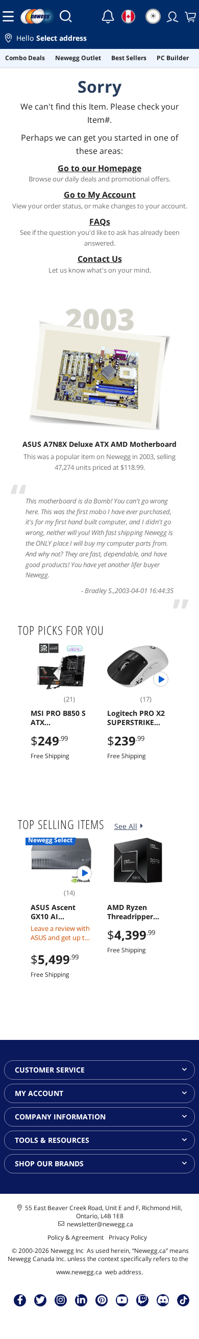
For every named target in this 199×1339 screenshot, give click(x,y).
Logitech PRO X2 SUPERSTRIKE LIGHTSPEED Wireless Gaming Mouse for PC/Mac (136, 718)
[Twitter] (40, 1299)
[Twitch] (142, 1299)
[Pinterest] (101, 1299)
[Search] (66, 16)
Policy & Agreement (75, 1237)
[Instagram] (61, 1299)
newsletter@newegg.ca (100, 1224)
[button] (99, 39)
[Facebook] (20, 1299)
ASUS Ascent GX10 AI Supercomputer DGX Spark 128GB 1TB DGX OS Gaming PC (61, 912)
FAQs (99, 221)
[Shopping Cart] (189, 16)
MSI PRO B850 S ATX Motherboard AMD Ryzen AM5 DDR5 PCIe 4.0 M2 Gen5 (59, 718)
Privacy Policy (128, 1237)
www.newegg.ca (79, 1272)
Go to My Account (100, 194)
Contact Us (100, 258)
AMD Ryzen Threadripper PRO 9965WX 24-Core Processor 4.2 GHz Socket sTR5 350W (136, 912)
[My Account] (171, 16)
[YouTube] (122, 1299)
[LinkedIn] (81, 1299)
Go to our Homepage (99, 168)
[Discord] (163, 1299)
